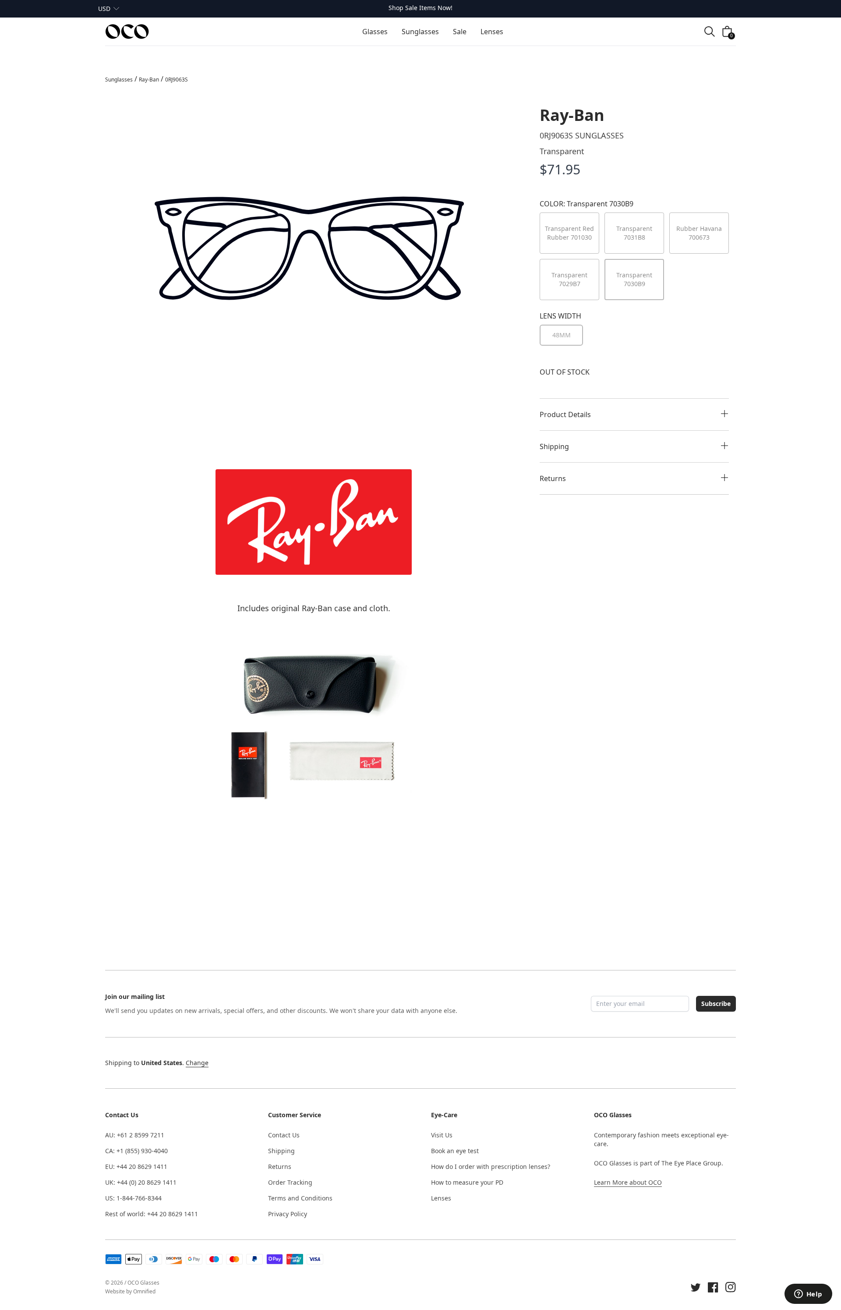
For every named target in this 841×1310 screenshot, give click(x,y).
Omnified (144, 1291)
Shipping (281, 1151)
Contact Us (284, 1135)
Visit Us (441, 1135)
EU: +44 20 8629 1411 (136, 1166)
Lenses (441, 1198)
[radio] (561, 335)
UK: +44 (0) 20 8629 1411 (141, 1182)
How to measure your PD (467, 1182)
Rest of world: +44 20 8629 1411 (151, 1214)
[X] (695, 1287)
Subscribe (716, 1003)
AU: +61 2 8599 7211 (134, 1135)
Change (197, 1063)
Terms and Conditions (300, 1198)
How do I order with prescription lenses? (490, 1166)
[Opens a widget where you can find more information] (808, 1295)
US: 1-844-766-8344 (133, 1198)
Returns (279, 1166)
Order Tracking (290, 1182)
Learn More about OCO (628, 1182)
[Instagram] (730, 1287)
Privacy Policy (287, 1214)
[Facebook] (713, 1287)
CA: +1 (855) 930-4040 (136, 1151)
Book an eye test (455, 1151)
